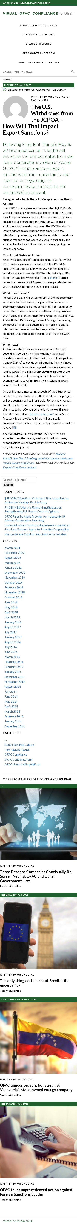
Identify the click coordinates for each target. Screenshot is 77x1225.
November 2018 (15, 592)
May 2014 (11, 701)
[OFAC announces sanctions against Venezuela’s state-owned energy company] (38, 1037)
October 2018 (13, 597)
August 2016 (13, 642)
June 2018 (11, 602)
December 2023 (15, 552)
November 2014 (15, 681)
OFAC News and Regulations (38, 62)
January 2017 (13, 637)
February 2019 (14, 587)
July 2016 (11, 647)
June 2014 (11, 696)
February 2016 (14, 661)
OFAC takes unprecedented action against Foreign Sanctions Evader (36, 1191)
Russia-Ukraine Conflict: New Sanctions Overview (35, 534)
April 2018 (11, 612)
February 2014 (14, 716)
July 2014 (11, 691)
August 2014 (13, 686)
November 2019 (15, 577)
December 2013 (15, 726)
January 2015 (13, 671)
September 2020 (15, 572)
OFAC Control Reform (38, 53)
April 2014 (11, 706)
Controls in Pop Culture (38, 25)
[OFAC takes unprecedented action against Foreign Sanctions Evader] (38, 1142)
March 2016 (12, 656)
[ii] (15, 427)
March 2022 (12, 562)
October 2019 (13, 582)
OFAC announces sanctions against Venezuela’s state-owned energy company (36, 1087)
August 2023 (13, 557)
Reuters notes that (41, 414)
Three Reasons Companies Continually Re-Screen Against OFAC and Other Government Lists (36, 876)
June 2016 (11, 651)
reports (53, 277)
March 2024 (12, 547)
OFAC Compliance (38, 43)
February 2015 (14, 666)
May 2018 (11, 607)
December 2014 (15, 676)
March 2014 (12, 711)
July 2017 (11, 632)
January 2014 (13, 721)
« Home (7, 79)
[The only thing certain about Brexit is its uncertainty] (38, 932)
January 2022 (13, 567)
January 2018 (13, 622)
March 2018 (12, 617)
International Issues (38, 34)
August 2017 (13, 627)
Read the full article (10, 886)
